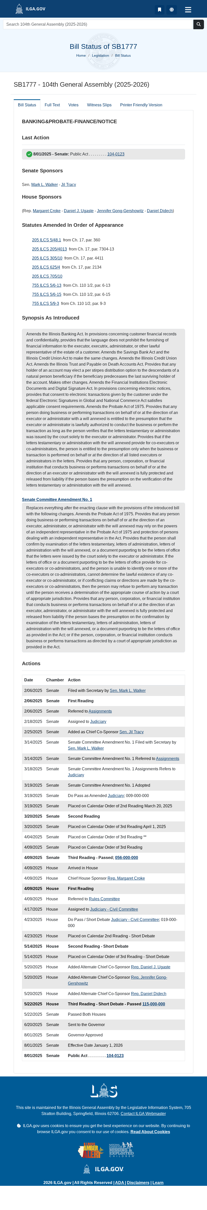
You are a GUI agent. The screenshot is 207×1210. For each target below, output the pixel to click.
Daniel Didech (160, 211)
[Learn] (159, 10)
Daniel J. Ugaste (79, 211)
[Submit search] (198, 24)
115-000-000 (153, 1004)
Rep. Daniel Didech (148, 994)
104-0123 (115, 154)
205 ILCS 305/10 (47, 258)
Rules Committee (104, 899)
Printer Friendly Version (141, 105)
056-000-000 (126, 857)
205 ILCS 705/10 (47, 276)
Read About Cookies (150, 1132)
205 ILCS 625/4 (46, 267)
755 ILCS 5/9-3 (45, 303)
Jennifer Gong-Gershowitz (120, 211)
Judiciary (98, 721)
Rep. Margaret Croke (126, 878)
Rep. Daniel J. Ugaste (150, 967)
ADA (120, 1183)
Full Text (52, 105)
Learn (158, 1183)
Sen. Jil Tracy (131, 732)
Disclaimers (138, 1183)
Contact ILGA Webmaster (143, 1113)
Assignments (100, 711)
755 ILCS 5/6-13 (46, 285)
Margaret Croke (47, 211)
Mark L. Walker (44, 184)
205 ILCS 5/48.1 (46, 240)
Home (81, 55)
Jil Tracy (68, 184)
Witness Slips (99, 105)
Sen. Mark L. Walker (128, 690)
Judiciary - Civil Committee (114, 909)
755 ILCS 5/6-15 (46, 294)
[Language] (171, 10)
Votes (73, 105)
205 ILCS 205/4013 (49, 249)
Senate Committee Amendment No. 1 (57, 499)
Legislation (100, 55)
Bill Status (27, 105)
